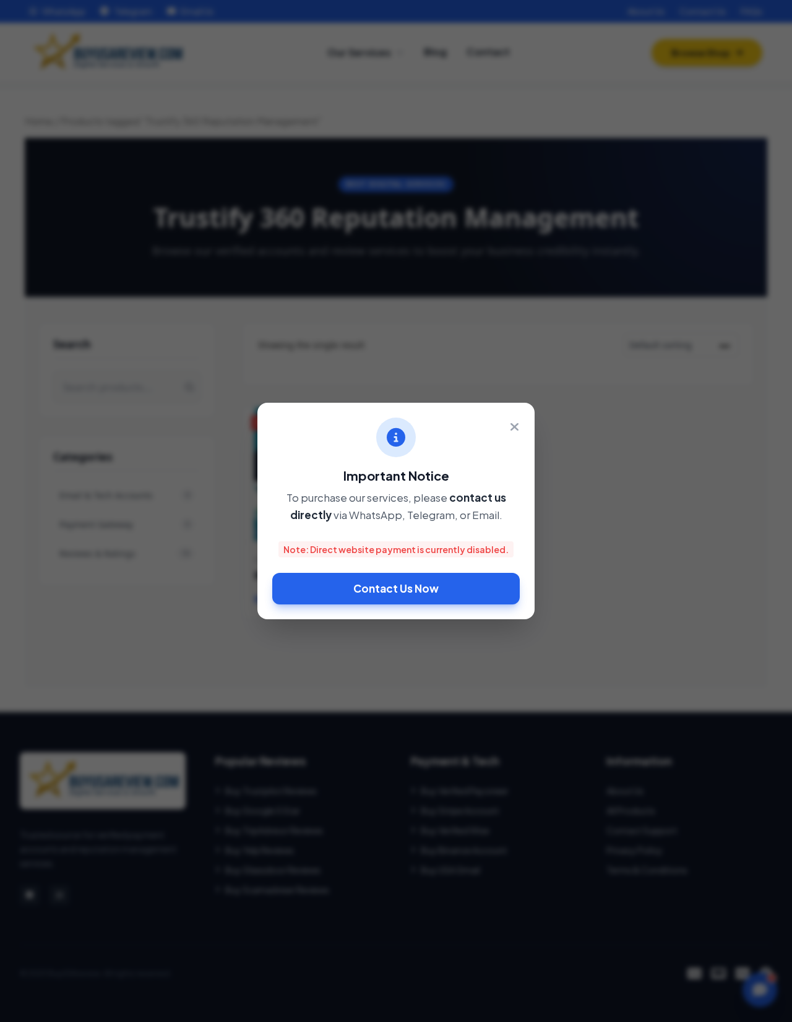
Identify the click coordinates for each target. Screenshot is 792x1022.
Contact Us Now (396, 588)
